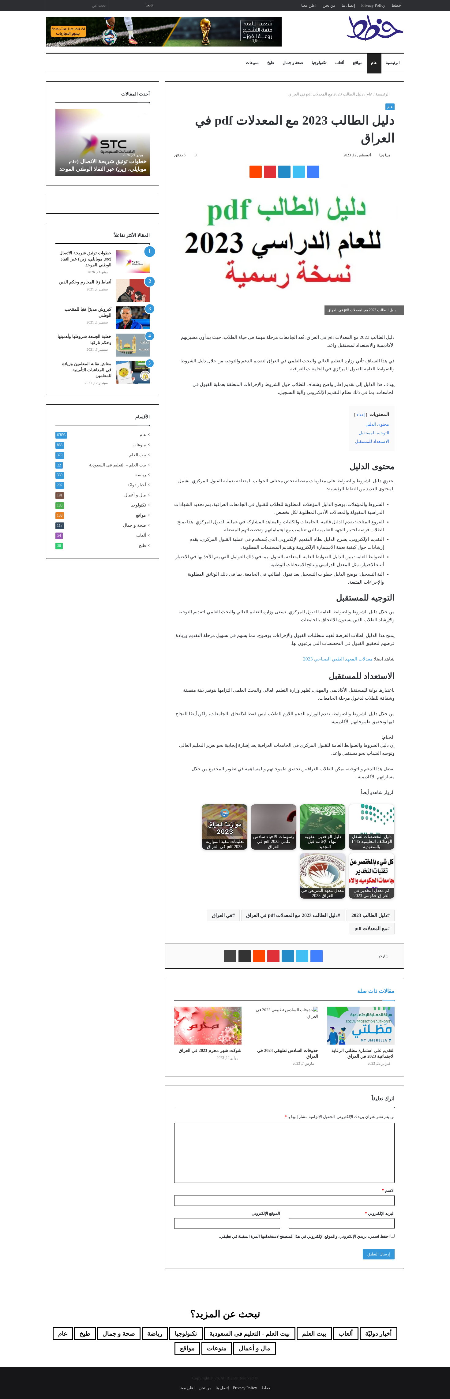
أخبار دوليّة (136, 485)
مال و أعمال (135, 495)
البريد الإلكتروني (380, 1213)
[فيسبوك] (313, 172)
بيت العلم (137, 455)
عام (374, 62)
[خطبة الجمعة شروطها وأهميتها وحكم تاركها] (133, 345)
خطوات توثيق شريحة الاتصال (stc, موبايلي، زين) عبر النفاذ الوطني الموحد (85, 259)
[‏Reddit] (255, 172)
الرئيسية (393, 62)
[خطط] (375, 28)
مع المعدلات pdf (370, 928)
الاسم (388, 1190)
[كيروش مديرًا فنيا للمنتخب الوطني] (133, 317)
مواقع (357, 62)
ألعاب (339, 62)
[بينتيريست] (270, 172)
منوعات (252, 62)
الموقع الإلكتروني (266, 1213)
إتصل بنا (348, 5)
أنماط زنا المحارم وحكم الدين (85, 282)
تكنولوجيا (319, 62)
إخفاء (361, 415)
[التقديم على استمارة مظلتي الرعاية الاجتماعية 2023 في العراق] (361, 1026)
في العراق (222, 915)
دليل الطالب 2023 (369, 915)
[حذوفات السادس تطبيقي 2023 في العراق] (284, 1026)
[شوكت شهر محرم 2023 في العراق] (208, 1026)
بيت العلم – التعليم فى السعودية (117, 464)
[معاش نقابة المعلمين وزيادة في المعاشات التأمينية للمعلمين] (133, 372)
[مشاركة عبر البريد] (244, 956)
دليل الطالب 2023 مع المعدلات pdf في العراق (292, 915)
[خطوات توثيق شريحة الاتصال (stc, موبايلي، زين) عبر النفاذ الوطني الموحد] (133, 261)
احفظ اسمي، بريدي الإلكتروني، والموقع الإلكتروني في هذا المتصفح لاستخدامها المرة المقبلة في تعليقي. (304, 1236)
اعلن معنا (309, 5)
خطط (396, 5)
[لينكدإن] (284, 172)
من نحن (329, 5)
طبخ (270, 62)
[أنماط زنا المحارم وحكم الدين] (133, 290)
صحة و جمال (293, 62)
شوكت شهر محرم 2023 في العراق (210, 1050)
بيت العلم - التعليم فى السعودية (249, 1333)
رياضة (140, 475)
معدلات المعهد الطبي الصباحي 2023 (338, 658)
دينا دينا (384, 155)
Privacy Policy (373, 5)
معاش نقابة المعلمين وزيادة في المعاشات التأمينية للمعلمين (86, 369)
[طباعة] (230, 956)
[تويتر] (299, 172)
